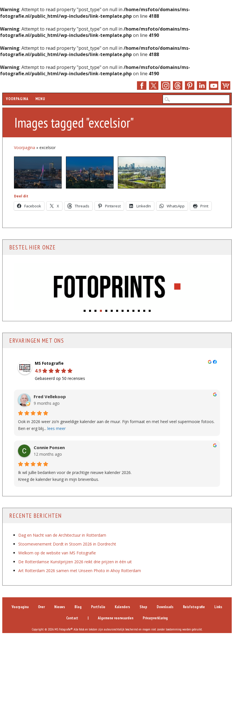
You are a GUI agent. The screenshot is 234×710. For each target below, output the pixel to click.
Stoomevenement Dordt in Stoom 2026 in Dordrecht (67, 544)
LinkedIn (201, 85)
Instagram (165, 85)
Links (218, 606)
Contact (72, 618)
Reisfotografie (194, 606)
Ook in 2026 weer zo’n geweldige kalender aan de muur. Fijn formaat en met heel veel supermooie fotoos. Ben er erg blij (116, 425)
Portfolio (98, 606)
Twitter (153, 85)
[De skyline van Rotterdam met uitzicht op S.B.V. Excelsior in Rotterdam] (141, 172)
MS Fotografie (49, 363)
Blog (78, 606)
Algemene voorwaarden (115, 618)
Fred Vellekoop (50, 396)
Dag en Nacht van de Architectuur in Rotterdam (62, 535)
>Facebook (141, 85)
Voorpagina (17, 98)
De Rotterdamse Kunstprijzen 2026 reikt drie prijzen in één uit (75, 561)
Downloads (165, 606)
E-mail (177, 85)
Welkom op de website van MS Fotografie (57, 553)
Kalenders (122, 606)
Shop (225, 85)
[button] (84, 311)
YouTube (213, 85)
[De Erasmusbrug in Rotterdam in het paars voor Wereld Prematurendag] (37, 172)
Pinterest (189, 85)
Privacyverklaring (155, 618)
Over (41, 606)
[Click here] (117, 286)
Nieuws (59, 606)
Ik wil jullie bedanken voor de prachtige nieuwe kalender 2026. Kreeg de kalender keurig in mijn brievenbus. (75, 476)
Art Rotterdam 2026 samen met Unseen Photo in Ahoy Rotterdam (79, 570)
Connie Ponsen (49, 447)
